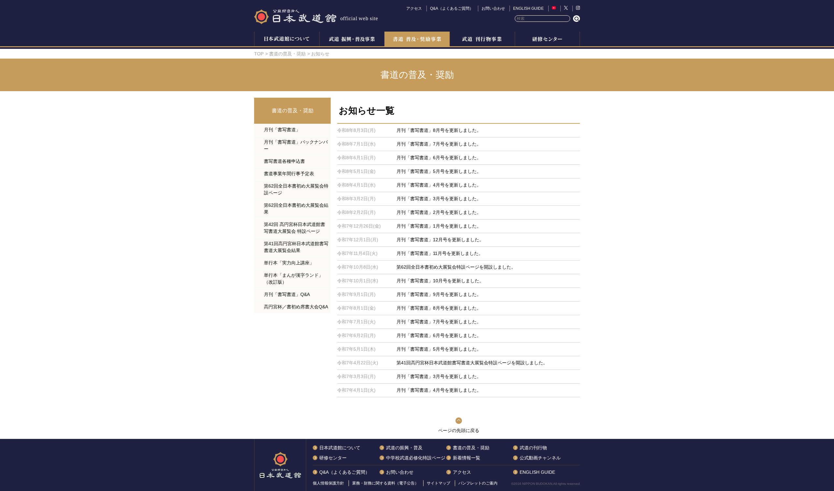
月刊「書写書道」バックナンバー (296, 145)
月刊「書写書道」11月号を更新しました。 (439, 253)
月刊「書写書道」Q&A (287, 294)
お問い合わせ (493, 8)
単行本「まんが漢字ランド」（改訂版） (293, 279)
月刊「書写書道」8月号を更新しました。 (438, 130)
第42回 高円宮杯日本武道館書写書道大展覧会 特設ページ (294, 228)
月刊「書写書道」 (282, 129)
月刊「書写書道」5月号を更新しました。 (438, 171)
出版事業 (482, 40)
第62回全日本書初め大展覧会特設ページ (296, 189)
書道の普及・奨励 (417, 40)
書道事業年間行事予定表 (289, 173)
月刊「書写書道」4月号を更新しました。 (438, 185)
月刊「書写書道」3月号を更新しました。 (438, 198)
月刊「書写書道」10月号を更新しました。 (440, 280)
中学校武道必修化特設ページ (415, 457)
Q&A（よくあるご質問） (451, 8)
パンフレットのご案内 (477, 483)
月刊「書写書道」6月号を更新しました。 (438, 157)
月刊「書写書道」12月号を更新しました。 (440, 239)
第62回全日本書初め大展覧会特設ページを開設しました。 (456, 267)
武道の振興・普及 (351, 40)
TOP (259, 53)
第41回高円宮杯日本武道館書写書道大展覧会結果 (296, 247)
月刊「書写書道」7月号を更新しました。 (438, 144)
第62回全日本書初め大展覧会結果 (296, 209)
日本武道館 (316, 16)
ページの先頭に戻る (458, 430)
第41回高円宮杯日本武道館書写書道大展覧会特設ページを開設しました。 (472, 362)
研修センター (547, 40)
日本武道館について (286, 40)
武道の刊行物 (533, 447)
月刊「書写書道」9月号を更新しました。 (438, 294)
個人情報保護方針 (328, 483)
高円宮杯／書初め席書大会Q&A (296, 306)
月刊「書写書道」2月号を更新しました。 (438, 212)
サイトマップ (438, 483)
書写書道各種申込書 (284, 161)
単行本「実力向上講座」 (289, 262)
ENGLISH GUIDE (528, 8)
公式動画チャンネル (540, 457)
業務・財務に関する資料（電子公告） (385, 483)
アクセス (414, 8)
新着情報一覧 (466, 457)
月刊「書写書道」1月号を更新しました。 (438, 226)
